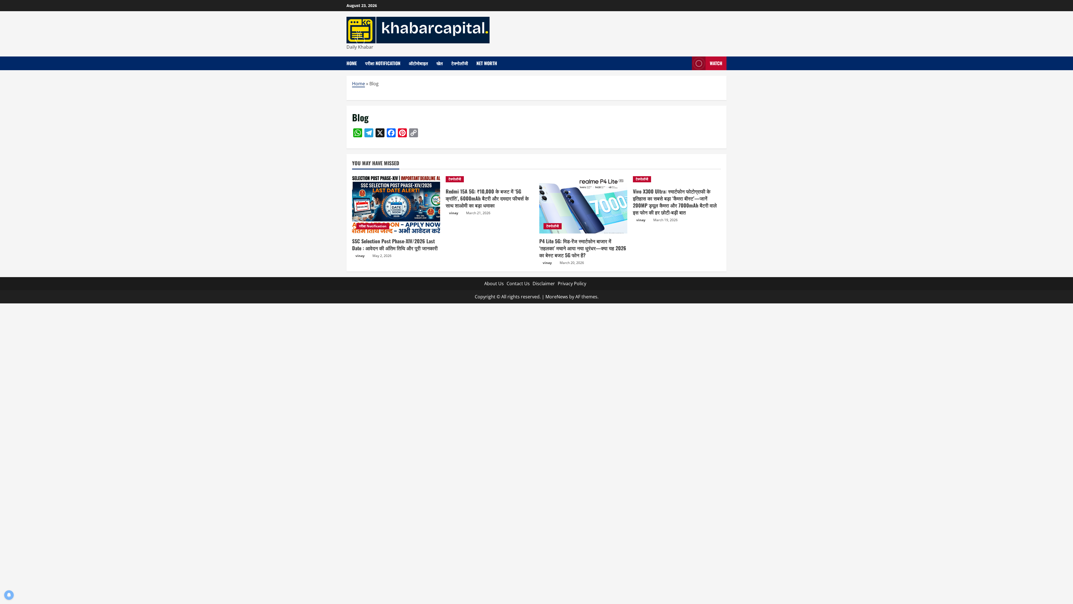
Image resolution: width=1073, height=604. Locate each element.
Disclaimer (544, 283)
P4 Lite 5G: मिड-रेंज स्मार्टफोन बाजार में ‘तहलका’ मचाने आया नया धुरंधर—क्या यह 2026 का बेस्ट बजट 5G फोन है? (582, 248)
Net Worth (486, 63)
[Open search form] (686, 63)
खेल (439, 63)
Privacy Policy (572, 283)
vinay (360, 255)
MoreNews (556, 297)
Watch (716, 63)
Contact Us (518, 283)
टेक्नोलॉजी (459, 63)
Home (351, 63)
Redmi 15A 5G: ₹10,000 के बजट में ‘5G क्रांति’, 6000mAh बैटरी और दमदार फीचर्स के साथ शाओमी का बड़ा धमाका (487, 198)
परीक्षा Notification (382, 63)
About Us (494, 283)
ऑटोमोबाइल (418, 63)
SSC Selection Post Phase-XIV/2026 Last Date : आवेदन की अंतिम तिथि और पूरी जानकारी (395, 244)
